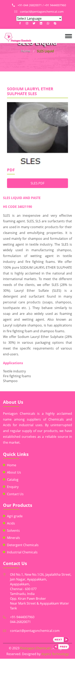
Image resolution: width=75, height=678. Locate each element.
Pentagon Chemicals (35, 648)
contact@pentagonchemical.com (35, 630)
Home (25, 51)
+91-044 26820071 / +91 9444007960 (42, 5)
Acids (11, 523)
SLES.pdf (37, 183)
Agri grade (15, 516)
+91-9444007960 (22, 617)
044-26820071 (20, 622)
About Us (14, 472)
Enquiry (13, 487)
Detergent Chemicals (23, 545)
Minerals (13, 538)
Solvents (13, 530)
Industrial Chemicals (22, 552)
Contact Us (15, 494)
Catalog (12, 479)
